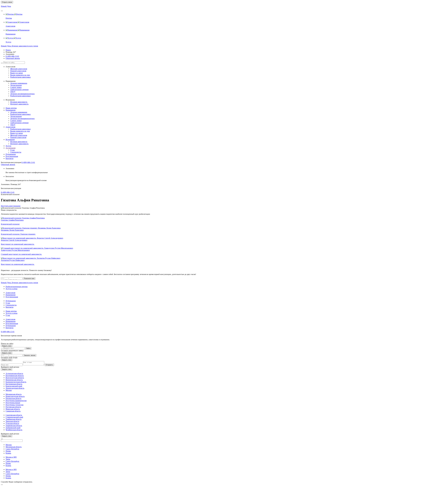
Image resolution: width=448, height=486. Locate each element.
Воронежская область (14, 380)
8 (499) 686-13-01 (12, 56)
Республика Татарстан (14, 405)
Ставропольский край (14, 417)
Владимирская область (15, 376)
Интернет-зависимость (19, 104)
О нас (12, 150)
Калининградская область (16, 382)
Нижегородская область (15, 396)
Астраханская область (14, 373)
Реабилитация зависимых (20, 77)
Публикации (11, 154)
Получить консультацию (10, 206)
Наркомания (10, 110)
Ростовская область (13, 407)
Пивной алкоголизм (18, 71)
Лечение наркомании (18, 83)
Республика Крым (13, 403)
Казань (8, 453)
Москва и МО (11, 457)
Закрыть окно (6, 346)
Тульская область (12, 423)
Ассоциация (10, 148)
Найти (28, 348)
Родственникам (12, 156)
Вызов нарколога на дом (20, 75)
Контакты (9, 158)
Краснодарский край (14, 386)
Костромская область (14, 384)
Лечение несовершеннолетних (22, 94)
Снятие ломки (16, 87)
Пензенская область (13, 398)
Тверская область (12, 421)
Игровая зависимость (18, 102)
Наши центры (11, 108)
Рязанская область (13, 409)
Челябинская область (14, 430)
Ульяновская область (14, 426)
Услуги (8, 146)
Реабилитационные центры (17, 287)
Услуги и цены (11, 289)
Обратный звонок (13, 58)
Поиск (8, 50)
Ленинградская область (15, 388)
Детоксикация (16, 85)
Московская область (14, 394)
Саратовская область (14, 415)
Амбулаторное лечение (19, 90)
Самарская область (13, 411)
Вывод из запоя (16, 73)
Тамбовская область (13, 419)
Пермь (8, 451)
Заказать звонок (29, 355)
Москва (9, 390)
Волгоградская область (15, 378)
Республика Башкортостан (16, 401)
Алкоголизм (10, 127)
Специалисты (15, 152)
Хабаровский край (13, 428)
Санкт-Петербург (12, 449)
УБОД (12, 92)
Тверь (8, 459)
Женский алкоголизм (18, 69)
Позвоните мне (29, 278)
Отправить (49, 365)
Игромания (10, 140)
